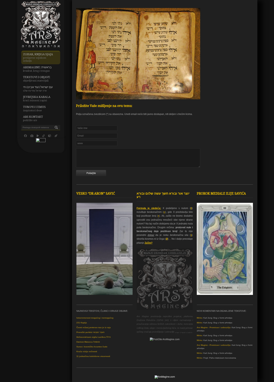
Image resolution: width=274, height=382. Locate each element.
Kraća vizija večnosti (86, 351)
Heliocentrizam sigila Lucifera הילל (93, 337)
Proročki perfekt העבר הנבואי (90, 332)
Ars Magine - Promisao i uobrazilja (213, 327)
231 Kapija (81, 323)
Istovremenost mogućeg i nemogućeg (94, 318)
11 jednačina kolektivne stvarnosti (93, 356)
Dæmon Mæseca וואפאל (88, 342)
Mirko (199, 318)
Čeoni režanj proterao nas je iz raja (93, 327)
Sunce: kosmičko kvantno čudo (91, 347)
